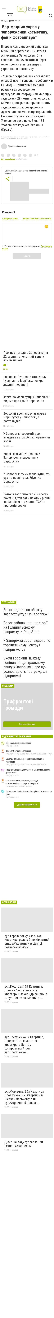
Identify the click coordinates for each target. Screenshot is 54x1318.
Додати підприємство (27, 804)
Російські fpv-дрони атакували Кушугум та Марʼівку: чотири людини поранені (25, 380)
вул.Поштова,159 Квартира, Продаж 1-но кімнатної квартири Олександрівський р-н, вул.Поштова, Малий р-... (26, 992)
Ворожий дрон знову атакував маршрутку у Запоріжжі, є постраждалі (24, 417)
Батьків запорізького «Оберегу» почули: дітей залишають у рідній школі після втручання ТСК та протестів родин (27, 500)
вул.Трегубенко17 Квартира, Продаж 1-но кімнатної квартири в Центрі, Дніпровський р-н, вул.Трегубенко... (24, 1044)
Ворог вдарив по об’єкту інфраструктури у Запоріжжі (25, 611)
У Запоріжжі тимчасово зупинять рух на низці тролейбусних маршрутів (26, 477)
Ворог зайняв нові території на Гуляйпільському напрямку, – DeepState (25, 627)
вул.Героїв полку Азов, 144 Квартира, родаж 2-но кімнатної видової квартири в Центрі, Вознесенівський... (26, 941)
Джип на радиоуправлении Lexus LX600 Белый (23, 1144)
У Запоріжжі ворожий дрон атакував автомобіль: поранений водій (26, 437)
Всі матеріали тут (27, 724)
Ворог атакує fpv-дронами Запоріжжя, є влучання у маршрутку (21, 457)
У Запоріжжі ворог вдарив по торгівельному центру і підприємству (26, 645)
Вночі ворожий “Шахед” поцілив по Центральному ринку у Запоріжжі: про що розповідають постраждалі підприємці (25, 667)
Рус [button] (10, 15)
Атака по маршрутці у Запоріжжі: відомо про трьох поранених (26, 399)
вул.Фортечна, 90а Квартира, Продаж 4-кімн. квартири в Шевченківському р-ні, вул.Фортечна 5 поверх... (24, 1097)
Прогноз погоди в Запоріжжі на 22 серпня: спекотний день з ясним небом (25, 356)
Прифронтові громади (18, 704)
